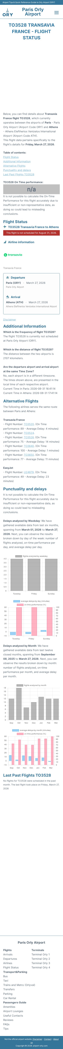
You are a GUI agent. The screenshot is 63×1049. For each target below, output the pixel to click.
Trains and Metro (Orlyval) (19, 985)
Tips (5, 1028)
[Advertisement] (31, 77)
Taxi (5, 980)
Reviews (8, 1020)
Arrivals (7, 954)
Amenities (9, 1006)
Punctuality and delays (17, 170)
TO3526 (29, 437)
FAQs (6, 1024)
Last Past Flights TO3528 (18, 174)
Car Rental (9, 998)
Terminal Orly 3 (41, 963)
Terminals (38, 950)
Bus (5, 976)
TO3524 (29, 433)
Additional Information (17, 161)
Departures (10, 958)
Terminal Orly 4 (41, 967)
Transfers (9, 989)
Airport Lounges (13, 1011)
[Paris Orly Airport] (8, 12)
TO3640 (29, 446)
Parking (7, 993)
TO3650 (29, 454)
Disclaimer (37, 1039)
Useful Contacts (13, 1015)
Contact (47, 1039)
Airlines (7, 963)
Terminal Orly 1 (41, 954)
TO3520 (29, 424)
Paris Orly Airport (33, 11)
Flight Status (11, 157)
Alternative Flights (14, 165)
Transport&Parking (15, 972)
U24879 (29, 472)
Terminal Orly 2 (41, 958)
